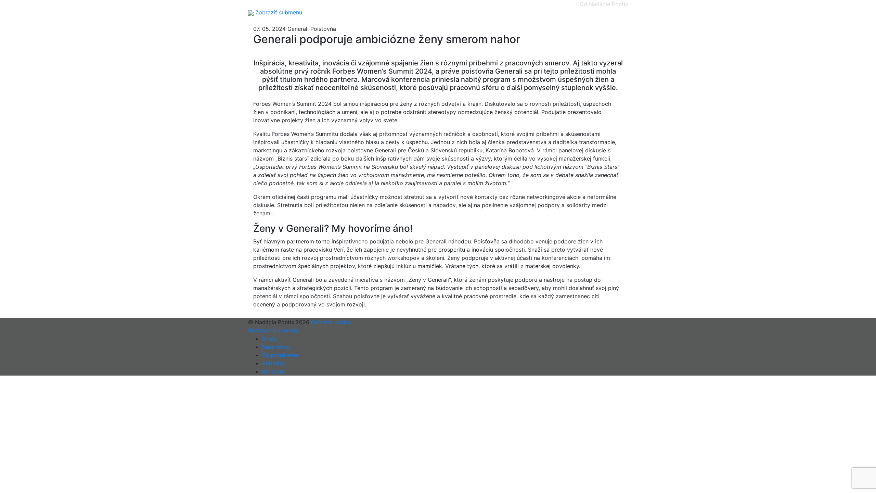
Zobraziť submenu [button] (278, 12)
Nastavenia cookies (273, 330)
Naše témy (275, 346)
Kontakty (273, 371)
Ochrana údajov (331, 322)
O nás (269, 338)
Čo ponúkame (280, 355)
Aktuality (273, 363)
